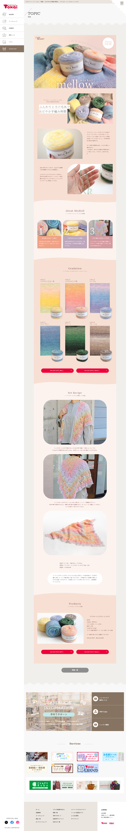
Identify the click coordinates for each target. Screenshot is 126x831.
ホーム (37, 809)
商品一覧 (38, 819)
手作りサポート (57, 816)
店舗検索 (11, 28)
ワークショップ (13, 21)
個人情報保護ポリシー (107, 817)
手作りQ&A (103, 712)
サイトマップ (74, 819)
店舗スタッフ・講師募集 (107, 815)
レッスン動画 (104, 724)
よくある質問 (74, 816)
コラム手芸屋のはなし (59, 809)
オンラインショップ (41, 822)
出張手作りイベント (58, 819)
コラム (11, 42)
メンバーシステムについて (78, 809)
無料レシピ (12, 35)
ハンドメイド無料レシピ (104, 699)
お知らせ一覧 (56, 822)
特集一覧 (75, 670)
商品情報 (11, 14)
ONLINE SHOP (13, 49)
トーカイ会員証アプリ (77, 812)
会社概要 (103, 813)
